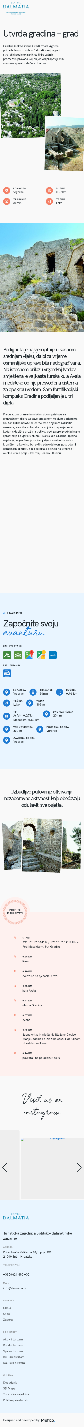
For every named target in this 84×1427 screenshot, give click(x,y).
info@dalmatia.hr (15, 1288)
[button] (4, 1167)
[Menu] (77, 8)
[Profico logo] (48, 1420)
